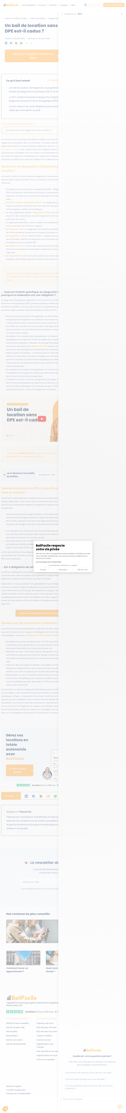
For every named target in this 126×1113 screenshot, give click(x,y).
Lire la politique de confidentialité (48, 562)
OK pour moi (83, 570)
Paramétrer (63, 570)
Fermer (43, 570)
